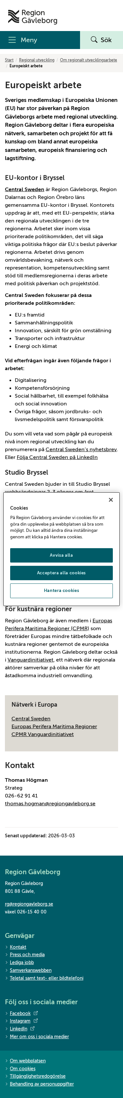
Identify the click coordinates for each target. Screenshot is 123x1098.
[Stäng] (111, 499)
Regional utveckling (36, 60)
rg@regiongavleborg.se (29, 904)
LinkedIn (18, 1028)
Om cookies (22, 1068)
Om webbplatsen (28, 1060)
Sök (106, 40)
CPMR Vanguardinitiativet (42, 734)
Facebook (20, 1013)
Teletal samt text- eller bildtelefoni (46, 978)
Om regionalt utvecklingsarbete (88, 60)
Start (9, 60)
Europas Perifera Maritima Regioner (54, 726)
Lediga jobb (22, 962)
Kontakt (18, 947)
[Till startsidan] (32, 17)
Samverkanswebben (30, 970)
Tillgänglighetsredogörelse (38, 1076)
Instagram (20, 1021)
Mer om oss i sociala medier (39, 1036)
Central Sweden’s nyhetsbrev (81, 449)
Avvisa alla (61, 555)
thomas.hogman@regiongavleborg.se (50, 804)
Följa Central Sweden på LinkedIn (57, 457)
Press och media (27, 954)
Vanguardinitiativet (30, 660)
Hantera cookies (61, 590)
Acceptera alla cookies (61, 572)
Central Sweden (31, 719)
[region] (61, 549)
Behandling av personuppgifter (42, 1084)
